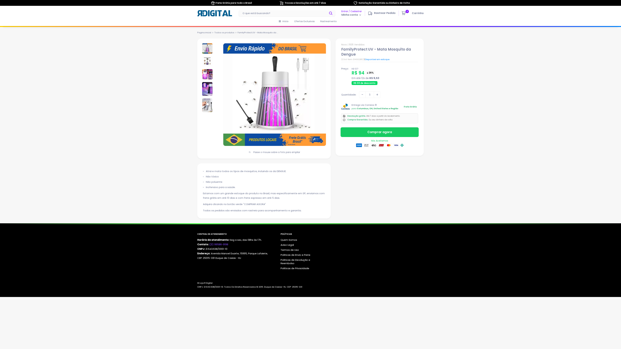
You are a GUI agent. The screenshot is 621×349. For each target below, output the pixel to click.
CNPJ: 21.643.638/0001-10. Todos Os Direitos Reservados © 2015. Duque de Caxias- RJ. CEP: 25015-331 (249, 286)
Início (286, 21)
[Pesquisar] (331, 13)
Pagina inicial (204, 32)
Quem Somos (289, 240)
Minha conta (350, 15)
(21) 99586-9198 (218, 244)
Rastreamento (328, 21)
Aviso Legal (287, 245)
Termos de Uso (290, 250)
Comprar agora (379, 132)
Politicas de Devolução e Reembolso (295, 261)
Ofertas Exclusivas (304, 21)
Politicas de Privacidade (295, 268)
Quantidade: (348, 94)
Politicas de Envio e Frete (295, 255)
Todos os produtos (224, 32)
